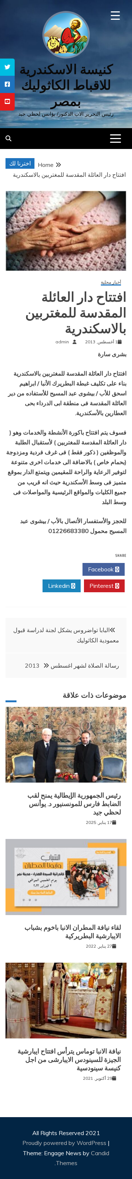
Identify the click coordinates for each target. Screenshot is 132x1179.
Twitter (59, 569)
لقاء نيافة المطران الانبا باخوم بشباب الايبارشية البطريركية (73, 931)
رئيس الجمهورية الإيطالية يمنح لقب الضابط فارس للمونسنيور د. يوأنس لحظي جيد (74, 804)
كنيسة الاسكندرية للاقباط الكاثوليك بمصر (66, 85)
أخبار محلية (111, 282)
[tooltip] (7, 67)
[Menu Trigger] (115, 15)
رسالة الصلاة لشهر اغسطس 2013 (72, 665)
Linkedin (59, 585)
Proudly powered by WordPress (65, 1142)
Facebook (101, 569)
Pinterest (102, 585)
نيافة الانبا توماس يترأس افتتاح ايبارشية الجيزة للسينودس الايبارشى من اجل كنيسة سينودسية (69, 1060)
